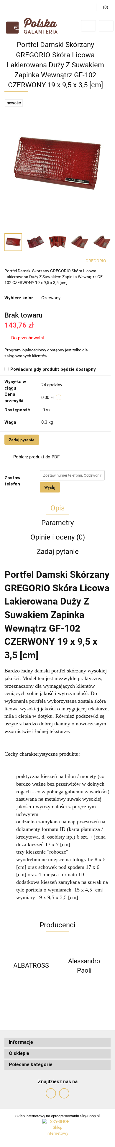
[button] (57, 1042)
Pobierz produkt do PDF (36, 457)
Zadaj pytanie (21, 440)
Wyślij (49, 487)
